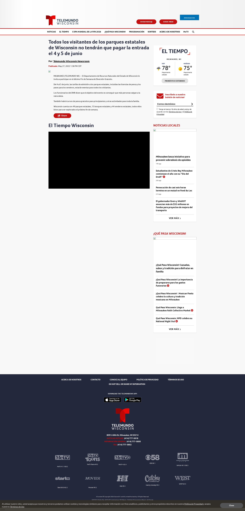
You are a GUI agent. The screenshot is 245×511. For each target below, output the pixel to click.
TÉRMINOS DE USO (176, 379)
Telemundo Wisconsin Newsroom (71, 61)
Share (64, 116)
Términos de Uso (175, 112)
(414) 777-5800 (134, 441)
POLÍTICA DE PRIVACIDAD (147, 379)
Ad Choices (150, 500)
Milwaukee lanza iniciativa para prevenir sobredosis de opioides (173, 158)
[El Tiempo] (175, 54)
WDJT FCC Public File (98, 500)
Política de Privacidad (193, 504)
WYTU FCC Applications (112, 500)
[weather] (159, 69)
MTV (186, 31)
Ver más (174, 218)
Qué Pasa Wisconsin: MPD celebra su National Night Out (174, 320)
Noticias (51, 31)
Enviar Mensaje (146, 22)
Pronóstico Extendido (175, 81)
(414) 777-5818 (131, 438)
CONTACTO (95, 379)
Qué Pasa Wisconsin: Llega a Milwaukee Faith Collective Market (173, 309)
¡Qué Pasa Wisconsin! (115, 31)
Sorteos (152, 31)
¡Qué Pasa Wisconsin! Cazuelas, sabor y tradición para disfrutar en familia (174, 268)
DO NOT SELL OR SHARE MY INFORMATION (127, 384)
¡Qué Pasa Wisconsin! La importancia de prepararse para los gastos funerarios (174, 282)
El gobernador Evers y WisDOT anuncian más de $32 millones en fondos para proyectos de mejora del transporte (174, 206)
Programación (136, 31)
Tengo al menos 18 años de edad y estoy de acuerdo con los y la (174, 112)
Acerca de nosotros (170, 31)
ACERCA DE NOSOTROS (71, 379)
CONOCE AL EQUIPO (118, 379)
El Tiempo (64, 31)
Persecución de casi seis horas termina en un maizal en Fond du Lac (174, 189)
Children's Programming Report (136, 500)
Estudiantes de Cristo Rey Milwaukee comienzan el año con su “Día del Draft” (174, 173)
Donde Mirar (168, 22)
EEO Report (123, 500)
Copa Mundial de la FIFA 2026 (86, 31)
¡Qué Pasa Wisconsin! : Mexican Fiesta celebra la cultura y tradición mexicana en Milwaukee (174, 296)
